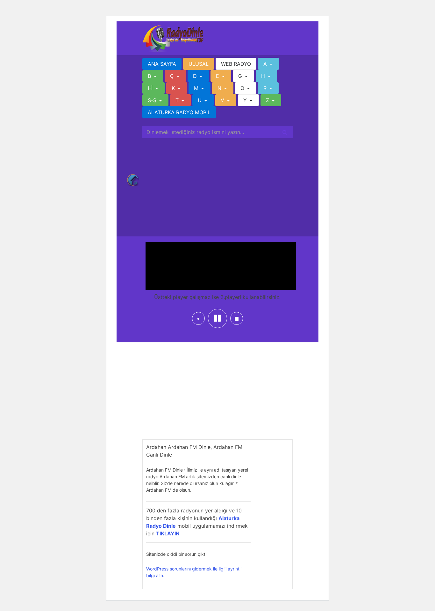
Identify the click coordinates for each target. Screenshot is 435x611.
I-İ (151, 88)
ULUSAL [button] (199, 64)
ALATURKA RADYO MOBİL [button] (179, 112)
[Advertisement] (217, 186)
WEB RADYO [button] (236, 64)
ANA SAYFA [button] (162, 64)
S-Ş (153, 100)
